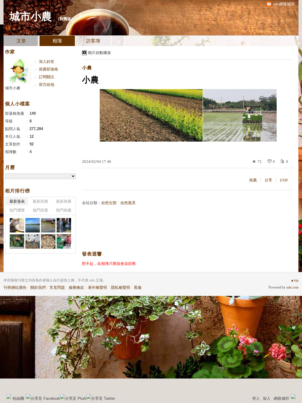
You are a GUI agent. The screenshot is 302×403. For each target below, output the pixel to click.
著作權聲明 (97, 287)
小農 (87, 67)
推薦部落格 (48, 69)
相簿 (57, 40)
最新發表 (17, 201)
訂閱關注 (46, 77)
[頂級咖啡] (17, 225)
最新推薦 (63, 201)
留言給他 (46, 84)
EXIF (284, 180)
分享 (268, 180)
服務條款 (76, 287)
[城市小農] (64, 225)
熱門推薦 (63, 210)
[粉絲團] (8, 396)
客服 (138, 287)
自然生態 (108, 203)
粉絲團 (18, 398)
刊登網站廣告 (15, 287)
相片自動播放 (99, 52)
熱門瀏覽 (17, 210)
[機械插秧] (32, 225)
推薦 (253, 180)
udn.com (292, 287)
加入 (266, 398)
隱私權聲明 (120, 287)
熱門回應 (40, 210)
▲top (294, 280)
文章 (21, 40)
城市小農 (30, 16)
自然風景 (128, 203)
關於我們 (38, 287)
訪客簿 (93, 40)
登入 (256, 398)
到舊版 (65, 19)
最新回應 (40, 201)
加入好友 (46, 61)
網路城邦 (281, 398)
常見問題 (57, 287)
